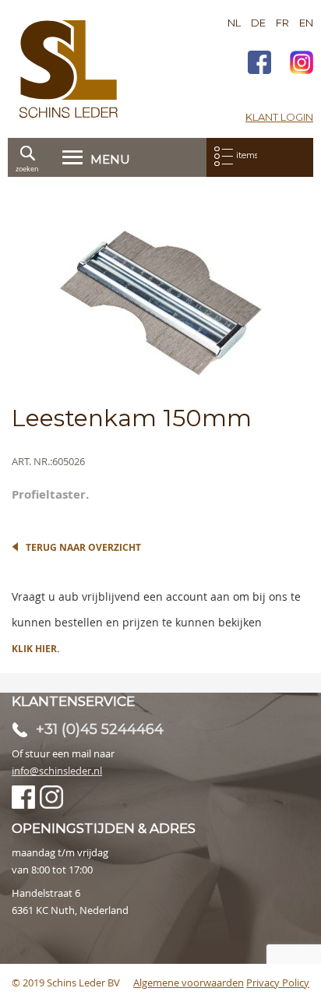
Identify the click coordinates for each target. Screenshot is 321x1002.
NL (234, 22)
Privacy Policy (277, 983)
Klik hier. (35, 648)
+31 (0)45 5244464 (100, 729)
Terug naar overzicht (83, 547)
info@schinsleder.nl (57, 771)
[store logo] (68, 68)
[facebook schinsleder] (259, 64)
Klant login (279, 117)
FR (282, 22)
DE (258, 22)
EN (306, 22)
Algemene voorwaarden (188, 983)
